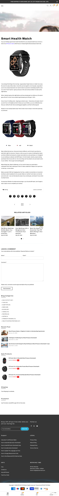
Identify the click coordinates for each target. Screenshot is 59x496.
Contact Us (3, 469)
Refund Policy (33, 442)
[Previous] (3, 227)
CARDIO (5, 311)
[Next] (41, 227)
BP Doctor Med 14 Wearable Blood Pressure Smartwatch (22, 358)
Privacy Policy (33, 440)
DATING (5, 316)
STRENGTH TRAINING (9, 318)
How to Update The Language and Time (10, 450)
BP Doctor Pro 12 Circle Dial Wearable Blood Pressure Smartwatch (24, 374)
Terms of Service (34, 448)
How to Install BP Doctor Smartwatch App (11, 445)
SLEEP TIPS (6, 304)
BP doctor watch (10, 43)
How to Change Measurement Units (9, 453)
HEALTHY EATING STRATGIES (11, 321)
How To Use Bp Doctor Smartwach (9, 448)
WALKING (27, 23)
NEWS (5, 307)
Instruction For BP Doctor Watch (8, 440)
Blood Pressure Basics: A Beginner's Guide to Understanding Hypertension (27, 331)
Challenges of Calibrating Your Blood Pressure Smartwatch (23, 337)
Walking (6, 189)
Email (24, 255)
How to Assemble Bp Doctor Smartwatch (11, 442)
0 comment (32, 23)
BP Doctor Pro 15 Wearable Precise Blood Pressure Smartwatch (24, 366)
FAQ (2, 467)
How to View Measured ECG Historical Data (11, 456)
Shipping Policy (33, 445)
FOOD (5, 302)
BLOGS (5, 309)
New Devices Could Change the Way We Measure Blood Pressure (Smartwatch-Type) (29, 343)
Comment (4, 262)
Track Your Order (5, 475)
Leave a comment (37, 189)
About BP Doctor (5, 472)
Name (3, 255)
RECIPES (5, 314)
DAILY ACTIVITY (7, 300)
